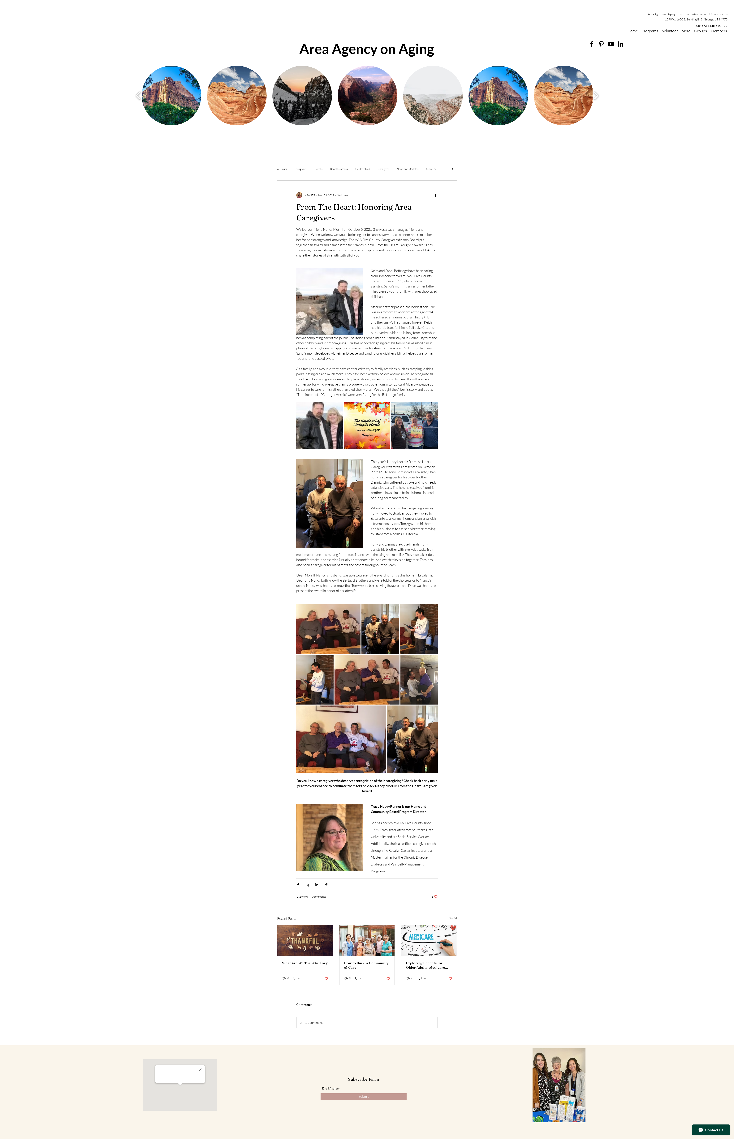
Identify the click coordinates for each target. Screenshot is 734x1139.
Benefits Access (339, 168)
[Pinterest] (601, 44)
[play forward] (596, 95)
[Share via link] (326, 885)
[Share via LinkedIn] (317, 885)
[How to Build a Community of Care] (367, 940)
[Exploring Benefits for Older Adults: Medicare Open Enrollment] (429, 940)
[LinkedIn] (620, 44)
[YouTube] (611, 44)
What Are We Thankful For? (305, 963)
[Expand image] (319, 425)
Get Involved (362, 168)
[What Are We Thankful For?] (305, 940)
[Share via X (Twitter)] (307, 885)
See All (453, 918)
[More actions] (435, 195)
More (429, 168)
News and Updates (407, 168)
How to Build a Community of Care (366, 965)
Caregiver (383, 168)
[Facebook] (592, 44)
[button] (452, 168)
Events (318, 168)
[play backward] (138, 95)
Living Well (301, 168)
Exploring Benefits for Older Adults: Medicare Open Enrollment (425, 965)
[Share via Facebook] (298, 885)
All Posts (282, 168)
